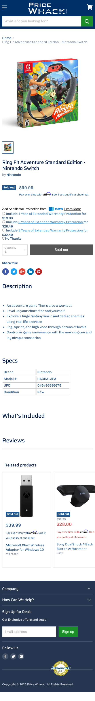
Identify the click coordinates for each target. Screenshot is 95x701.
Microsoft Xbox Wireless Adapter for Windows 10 (25, 547)
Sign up (68, 631)
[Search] (87, 21)
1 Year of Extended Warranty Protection (50, 214)
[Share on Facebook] (5, 271)
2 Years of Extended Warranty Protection (51, 222)
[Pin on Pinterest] (38, 271)
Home (6, 38)
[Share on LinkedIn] (30, 271)
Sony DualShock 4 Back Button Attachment (75, 546)
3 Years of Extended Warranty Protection (51, 230)
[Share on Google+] (22, 271)
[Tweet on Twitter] (14, 271)
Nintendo (14, 175)
